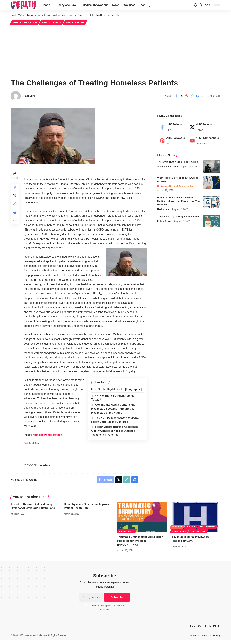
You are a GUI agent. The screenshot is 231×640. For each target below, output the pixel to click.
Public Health (75, 23)
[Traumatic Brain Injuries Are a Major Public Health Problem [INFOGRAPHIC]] (142, 517)
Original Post (32, 443)
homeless (39, 434)
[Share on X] (181, 96)
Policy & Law (164, 221)
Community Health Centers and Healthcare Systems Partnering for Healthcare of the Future (113, 408)
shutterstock (54, 434)
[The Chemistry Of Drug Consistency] (211, 221)
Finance (191, 526)
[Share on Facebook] (176, 96)
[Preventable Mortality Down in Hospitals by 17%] (195, 517)
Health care (163, 209)
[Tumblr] (218, 626)
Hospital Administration (181, 186)
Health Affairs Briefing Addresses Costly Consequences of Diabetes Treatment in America (114, 430)
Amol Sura (28, 95)
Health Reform (208, 526)
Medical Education (25, 23)
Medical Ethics (51, 23)
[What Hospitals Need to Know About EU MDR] (211, 182)
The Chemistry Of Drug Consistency (178, 216)
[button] (149, 5)
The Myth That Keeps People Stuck (177, 161)
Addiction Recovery (167, 166)
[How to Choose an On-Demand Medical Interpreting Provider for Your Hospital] (211, 202)
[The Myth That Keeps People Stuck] (211, 166)
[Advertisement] (115, 51)
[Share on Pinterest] (186, 96)
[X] (203, 127)
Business (162, 186)
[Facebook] (171, 127)
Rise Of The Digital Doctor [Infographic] (116, 389)
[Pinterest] (171, 140)
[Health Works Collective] (23, 5)
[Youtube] (203, 140)
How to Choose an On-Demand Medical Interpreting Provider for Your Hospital (179, 201)
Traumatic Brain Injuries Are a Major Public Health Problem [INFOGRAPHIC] (140, 540)
